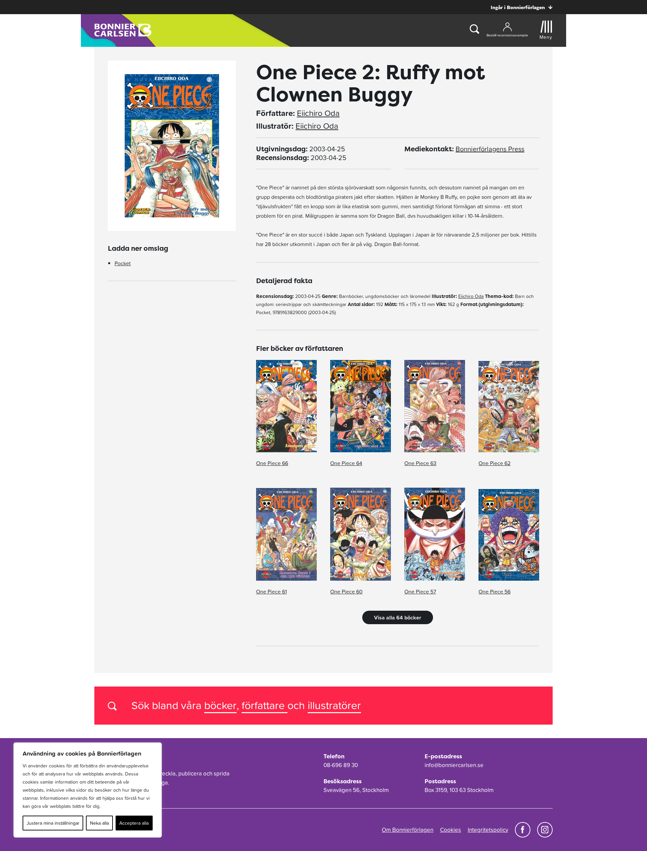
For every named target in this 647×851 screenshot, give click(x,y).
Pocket (123, 263)
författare (264, 705)
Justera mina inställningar (53, 823)
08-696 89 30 (341, 765)
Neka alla (99, 823)
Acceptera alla (134, 823)
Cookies (450, 829)
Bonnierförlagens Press (490, 149)
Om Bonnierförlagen (407, 829)
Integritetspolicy (488, 829)
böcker (220, 705)
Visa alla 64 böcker (397, 617)
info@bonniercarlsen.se (454, 765)
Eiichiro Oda (318, 113)
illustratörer (334, 705)
